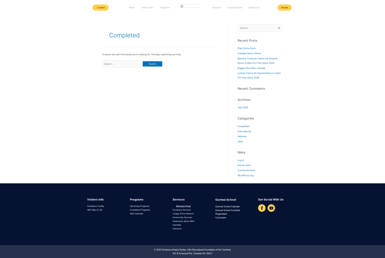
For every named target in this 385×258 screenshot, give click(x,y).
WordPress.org (246, 175)
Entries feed (244, 165)
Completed (243, 126)
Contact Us (254, 7)
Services (217, 7)
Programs (164, 7)
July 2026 (243, 107)
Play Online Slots (247, 48)
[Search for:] (122, 63)
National (242, 136)
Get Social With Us (271, 199)
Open (240, 141)
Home (132, 7)
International (244, 131)
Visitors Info (147, 7)
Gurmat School (235, 7)
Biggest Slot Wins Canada (251, 68)
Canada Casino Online (249, 53)
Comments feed (246, 170)
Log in (241, 160)
